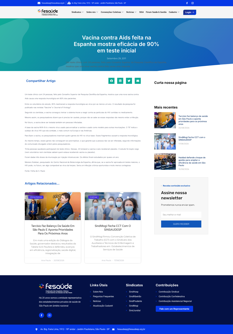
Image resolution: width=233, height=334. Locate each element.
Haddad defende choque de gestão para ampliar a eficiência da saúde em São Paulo (192, 161)
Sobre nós (91, 12)
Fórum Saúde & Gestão (156, 12)
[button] (111, 81)
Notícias (130, 12)
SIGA (141, 12)
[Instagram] (193, 3)
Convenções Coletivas (111, 12)
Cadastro (173, 12)
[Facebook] (187, 3)
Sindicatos (76, 12)
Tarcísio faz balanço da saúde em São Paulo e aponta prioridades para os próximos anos (52, 229)
